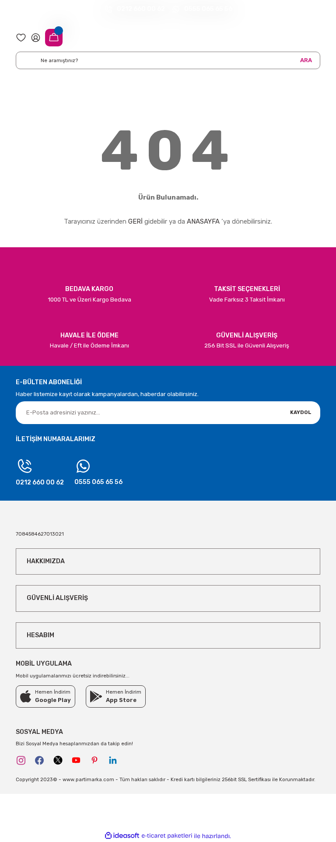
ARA (306, 60)
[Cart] (54, 37)
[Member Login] (35, 37)
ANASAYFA (203, 221)
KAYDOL (301, 412)
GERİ (135, 221)
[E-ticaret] (166, 836)
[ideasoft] (122, 836)
